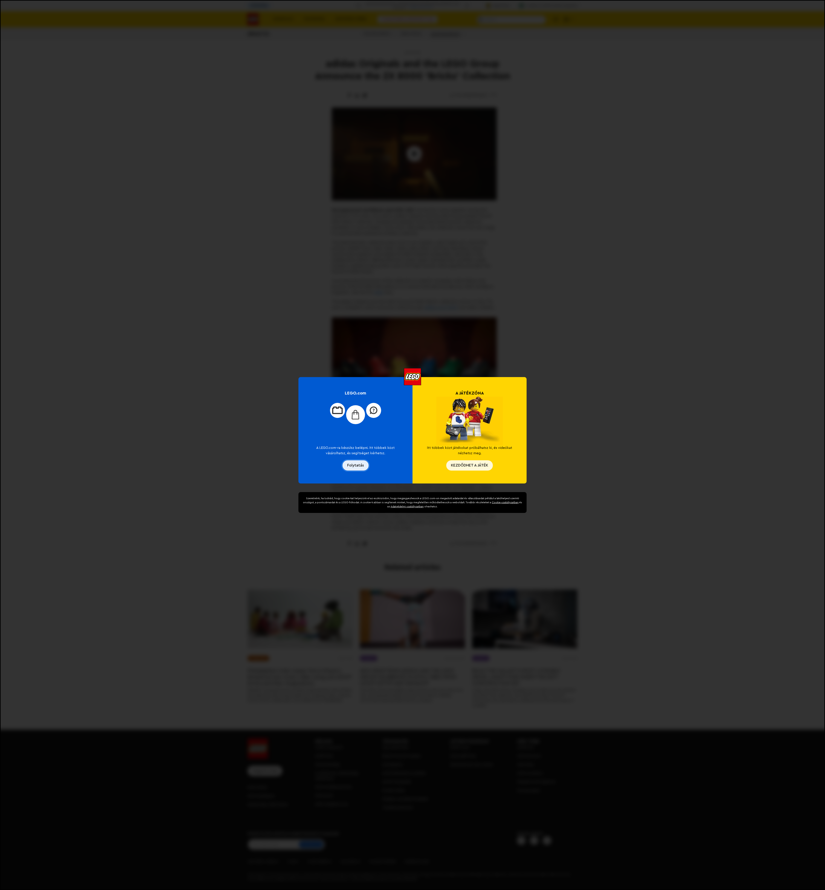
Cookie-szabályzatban (505, 502)
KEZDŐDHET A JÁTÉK (469, 465)
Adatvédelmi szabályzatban (407, 506)
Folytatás (355, 465)
